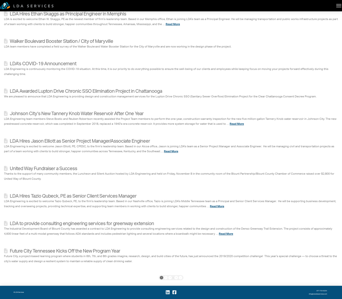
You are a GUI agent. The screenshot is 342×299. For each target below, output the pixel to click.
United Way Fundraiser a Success (43, 168)
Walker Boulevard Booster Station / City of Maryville (61, 41)
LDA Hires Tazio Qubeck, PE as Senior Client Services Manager (73, 196)
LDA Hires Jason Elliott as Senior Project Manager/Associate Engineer (80, 141)
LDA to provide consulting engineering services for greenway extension (82, 223)
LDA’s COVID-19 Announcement (43, 63)
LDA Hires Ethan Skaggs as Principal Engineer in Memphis (68, 14)
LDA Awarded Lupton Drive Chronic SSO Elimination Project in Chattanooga (86, 91)
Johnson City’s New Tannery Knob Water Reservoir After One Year (77, 113)
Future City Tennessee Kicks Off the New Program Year (65, 251)
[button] (339, 5)
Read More (173, 24)
